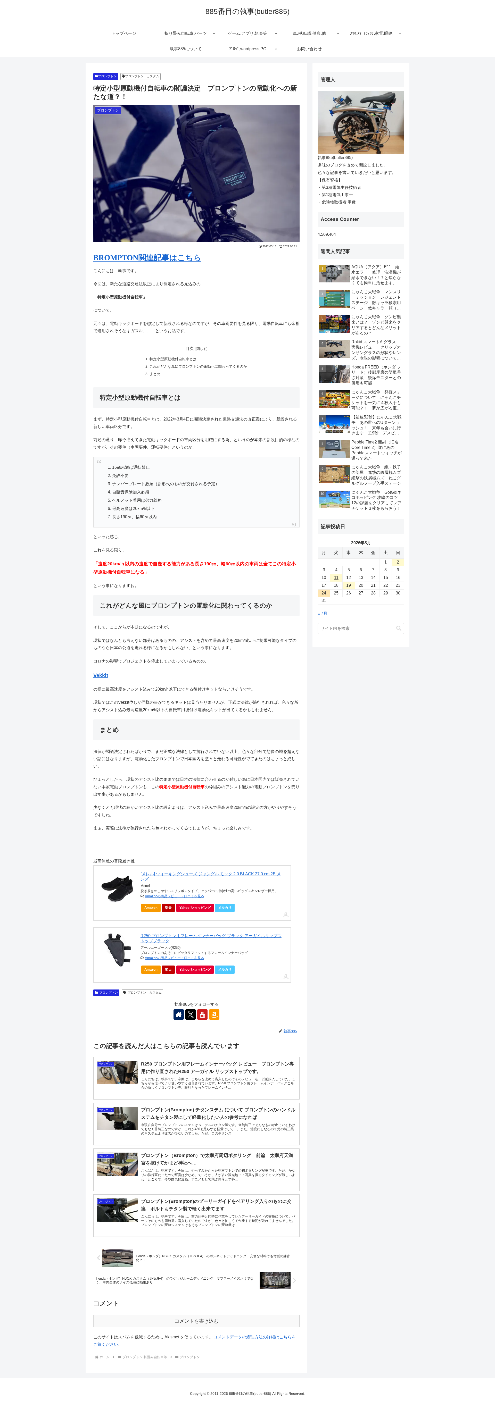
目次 (189, 348)
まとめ (155, 374)
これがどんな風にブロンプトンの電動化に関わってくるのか (198, 366)
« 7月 (322, 613)
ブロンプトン (107, 76)
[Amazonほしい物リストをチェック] (214, 1014)
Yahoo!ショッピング (195, 908)
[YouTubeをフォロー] (202, 1014)
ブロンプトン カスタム (142, 76)
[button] (398, 628)
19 (348, 585)
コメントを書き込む (197, 1321)
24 (323, 593)
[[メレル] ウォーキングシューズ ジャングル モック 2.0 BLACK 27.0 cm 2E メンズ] (117, 888)
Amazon (151, 908)
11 (336, 577)
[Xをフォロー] (190, 1014)
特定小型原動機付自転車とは (173, 359)
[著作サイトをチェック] (179, 1014)
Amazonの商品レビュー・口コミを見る (174, 896)
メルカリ (225, 908)
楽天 (168, 908)
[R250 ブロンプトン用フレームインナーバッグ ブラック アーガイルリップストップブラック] (117, 950)
